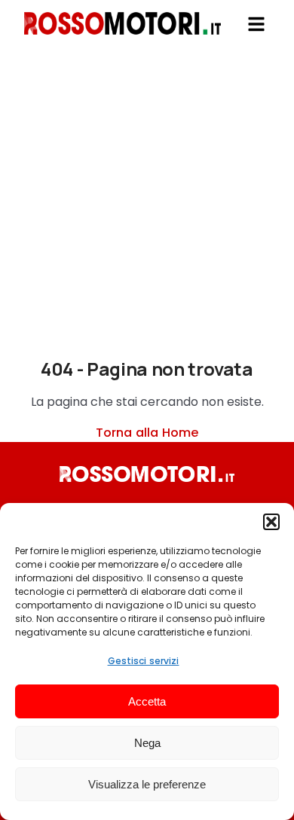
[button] (271, 521)
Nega (147, 742)
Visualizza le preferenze (147, 784)
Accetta (147, 701)
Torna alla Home (147, 432)
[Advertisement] (147, 211)
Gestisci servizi (143, 660)
